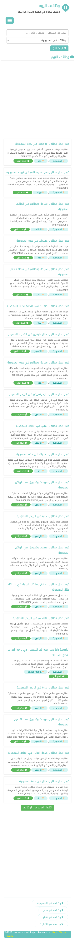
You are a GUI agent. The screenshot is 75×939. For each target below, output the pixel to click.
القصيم (38, 351)
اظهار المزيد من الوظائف (37, 807)
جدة (40, 161)
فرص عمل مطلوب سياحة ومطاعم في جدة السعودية (38, 362)
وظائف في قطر (52, 917)
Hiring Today (59, 932)
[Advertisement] (37, 99)
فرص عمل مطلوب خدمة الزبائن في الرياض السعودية (38, 752)
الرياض (38, 414)
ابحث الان (58, 48)
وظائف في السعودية (49, 903)
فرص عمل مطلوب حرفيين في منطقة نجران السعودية (38, 306)
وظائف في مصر (52, 910)
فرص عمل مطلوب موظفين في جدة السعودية (42, 143)
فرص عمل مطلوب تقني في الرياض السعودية (42, 425)
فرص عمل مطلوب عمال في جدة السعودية (44, 781)
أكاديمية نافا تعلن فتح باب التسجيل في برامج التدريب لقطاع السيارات (38, 652)
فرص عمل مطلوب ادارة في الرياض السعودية (43, 516)
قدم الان (22, 161)
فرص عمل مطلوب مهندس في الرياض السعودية (41, 618)
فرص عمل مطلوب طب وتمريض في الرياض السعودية (38, 394)
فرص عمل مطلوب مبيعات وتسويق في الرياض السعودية (42, 485)
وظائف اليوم (49, 5)
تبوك (39, 192)
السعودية (57, 161)
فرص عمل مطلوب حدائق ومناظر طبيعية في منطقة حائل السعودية (38, 587)
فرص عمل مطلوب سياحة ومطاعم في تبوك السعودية (37, 172)
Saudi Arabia (35, 672)
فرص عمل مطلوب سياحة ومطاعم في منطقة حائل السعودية (39, 271)
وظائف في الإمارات (51, 924)
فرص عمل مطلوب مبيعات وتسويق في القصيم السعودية (41, 722)
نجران (39, 294)
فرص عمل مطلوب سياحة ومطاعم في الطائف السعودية (42, 206)
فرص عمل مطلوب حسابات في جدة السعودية (42, 240)
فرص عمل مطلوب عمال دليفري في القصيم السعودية (38, 334)
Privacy (9, 936)
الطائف (38, 229)
